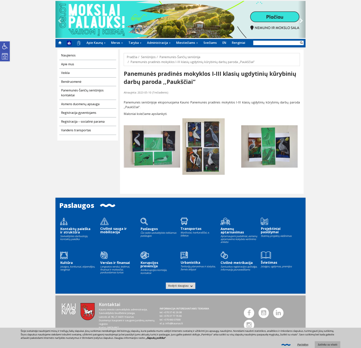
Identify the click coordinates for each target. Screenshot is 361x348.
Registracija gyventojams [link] (78, 113)
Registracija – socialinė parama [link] (83, 121)
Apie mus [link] (67, 64)
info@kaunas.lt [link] (174, 323)
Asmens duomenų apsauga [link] (80, 104)
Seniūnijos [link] (148, 57)
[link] (5, 46)
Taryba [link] (134, 43)
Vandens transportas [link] (76, 130)
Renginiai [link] (238, 43)
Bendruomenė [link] (71, 82)
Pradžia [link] (132, 57)
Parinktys (302, 344)
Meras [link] (116, 43)
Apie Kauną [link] (95, 43)
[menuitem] (59, 43)
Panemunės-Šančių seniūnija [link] (179, 57)
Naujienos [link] (68, 55)
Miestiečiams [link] (186, 43)
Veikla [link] (65, 73)
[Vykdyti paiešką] (301, 43)
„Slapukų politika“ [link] (155, 338)
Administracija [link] (158, 43)
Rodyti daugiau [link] (178, 285)
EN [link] (224, 43)
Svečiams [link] (210, 43)
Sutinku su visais (327, 344)
